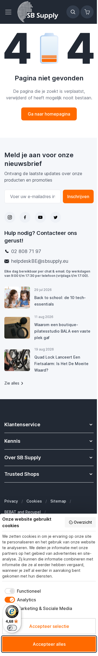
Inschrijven (78, 196)
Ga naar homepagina (49, 114)
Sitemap (58, 501)
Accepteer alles (49, 644)
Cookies (34, 501)
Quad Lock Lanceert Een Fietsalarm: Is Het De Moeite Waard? (61, 363)
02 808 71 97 (26, 251)
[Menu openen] (9, 11)
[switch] (12, 628)
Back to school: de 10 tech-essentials (60, 300)
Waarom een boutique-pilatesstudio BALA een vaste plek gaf (62, 331)
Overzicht (83, 522)
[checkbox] (21, 591)
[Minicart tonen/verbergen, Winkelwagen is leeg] (87, 11)
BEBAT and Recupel (22, 512)
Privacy (11, 501)
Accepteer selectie (49, 626)
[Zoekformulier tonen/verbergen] (72, 11)
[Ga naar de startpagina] (37, 12)
